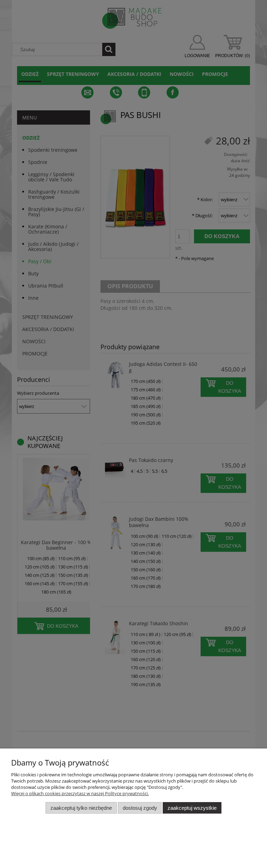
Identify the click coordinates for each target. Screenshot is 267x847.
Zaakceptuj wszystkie (192, 808)
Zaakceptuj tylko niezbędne (81, 808)
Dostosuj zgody (140, 808)
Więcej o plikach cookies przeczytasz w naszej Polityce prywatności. (80, 793)
